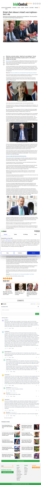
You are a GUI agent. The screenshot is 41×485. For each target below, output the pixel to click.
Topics (18, 468)
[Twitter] (36, 3)
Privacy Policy (19, 474)
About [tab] (35, 234)
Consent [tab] (5, 234)
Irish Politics (15, 275)
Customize (20, 252)
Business (26, 468)
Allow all (33, 252)
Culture (25, 471)
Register (18, 478)
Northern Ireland (21, 275)
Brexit (11, 275)
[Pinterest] (40, 3)
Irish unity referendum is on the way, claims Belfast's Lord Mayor (22, 274)
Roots (25, 474)
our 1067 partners (7, 239)
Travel (25, 472)
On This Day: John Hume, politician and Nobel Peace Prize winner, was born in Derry (32, 293)
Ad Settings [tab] (25, 234)
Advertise (19, 472)
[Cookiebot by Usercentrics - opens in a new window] (35, 231)
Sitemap (18, 480)
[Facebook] (34, 3)
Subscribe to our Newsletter (7, 472)
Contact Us (19, 471)
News (25, 467)
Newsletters (28, 3)
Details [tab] (15, 234)
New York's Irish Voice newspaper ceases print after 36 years (7, 293)
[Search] (39, 7)
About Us (18, 470)
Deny (7, 252)
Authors (18, 467)
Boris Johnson (8, 60)
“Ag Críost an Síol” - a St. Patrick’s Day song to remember (20, 293)
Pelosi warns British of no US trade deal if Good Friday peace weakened (24, 72)
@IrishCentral (9, 19)
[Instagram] (38, 3)
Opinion (25, 470)
